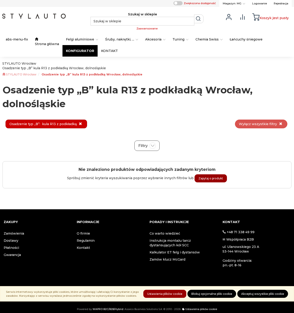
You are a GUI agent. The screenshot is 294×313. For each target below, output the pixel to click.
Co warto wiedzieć (165, 233)
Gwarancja (12, 255)
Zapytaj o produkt (210, 178)
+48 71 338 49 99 (240, 232)
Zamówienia (14, 233)
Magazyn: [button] (232, 3)
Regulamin (86, 240)
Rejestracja (281, 3)
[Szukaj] (199, 18)
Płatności (11, 248)
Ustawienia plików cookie (164, 294)
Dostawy (11, 240)
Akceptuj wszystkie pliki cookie (262, 294)
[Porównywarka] (242, 17)
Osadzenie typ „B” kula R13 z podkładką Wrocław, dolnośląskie (92, 74)
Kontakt (83, 248)
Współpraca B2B (240, 239)
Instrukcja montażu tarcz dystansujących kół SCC (170, 242)
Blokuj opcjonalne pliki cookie (211, 294)
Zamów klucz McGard (167, 259)
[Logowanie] (228, 17)
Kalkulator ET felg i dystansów (175, 252)
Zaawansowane (147, 28)
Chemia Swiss (207, 39)
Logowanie (259, 3)
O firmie (83, 233)
